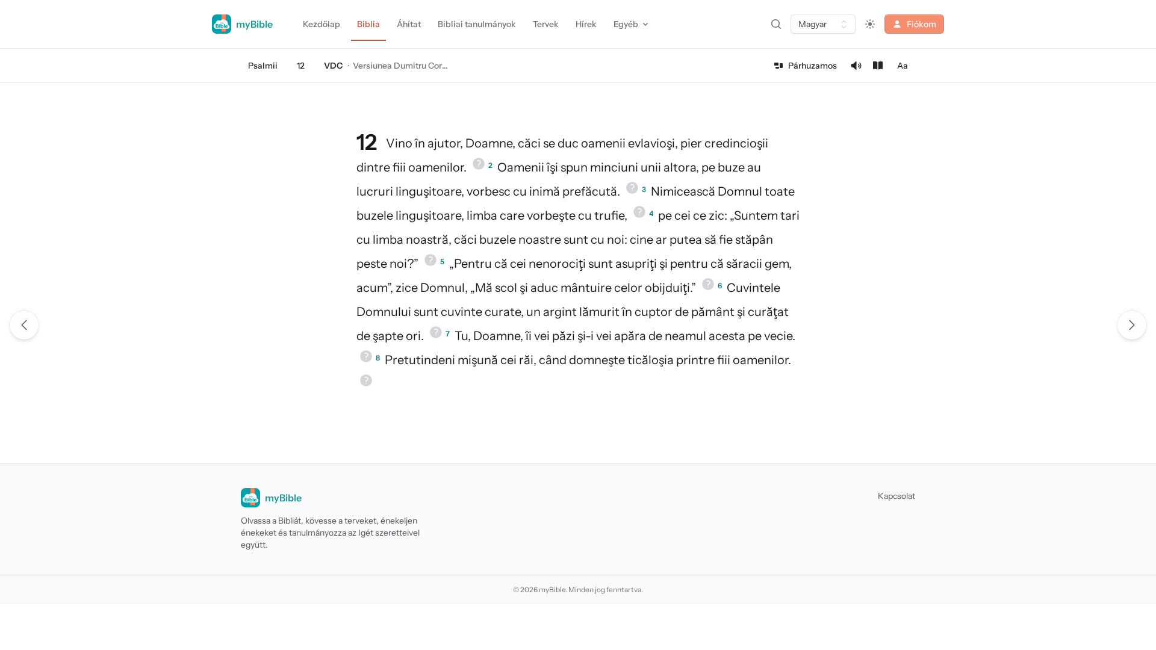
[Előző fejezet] (24, 325)
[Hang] (856, 65)
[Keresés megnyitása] (776, 24)
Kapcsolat (896, 496)
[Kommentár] (877, 65)
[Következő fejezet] (1131, 325)
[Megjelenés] (870, 24)
